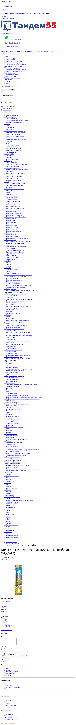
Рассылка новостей (10, 719)
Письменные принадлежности (14, 63)
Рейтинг (3, 646)
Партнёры (7, 703)
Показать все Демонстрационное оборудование (19, 332)
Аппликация (9, 495)
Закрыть (3, 661)
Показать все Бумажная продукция (15, 173)
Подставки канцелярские (13, 280)
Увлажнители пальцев (12, 201)
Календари (8, 141)
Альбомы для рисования (12, 409)
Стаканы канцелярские (12, 283)
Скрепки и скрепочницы (12, 180)
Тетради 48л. (9, 154)
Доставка (7, 670)
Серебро (7, 518)
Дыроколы (8, 190)
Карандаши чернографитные (14, 252)
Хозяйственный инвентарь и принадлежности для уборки (23, 397)
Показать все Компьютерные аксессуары (17, 306)
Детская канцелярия (10, 76)
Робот (6, 516)
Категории (4, 111)
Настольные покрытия (12, 206)
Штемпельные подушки (12, 313)
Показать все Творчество (12, 497)
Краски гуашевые (10, 421)
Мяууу (7, 512)
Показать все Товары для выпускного (16, 470)
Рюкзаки (7, 407)
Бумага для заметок (11, 118)
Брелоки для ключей (11, 353)
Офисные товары (9, 59)
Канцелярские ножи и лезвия (14, 189)
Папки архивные (10, 222)
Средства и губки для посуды (14, 376)
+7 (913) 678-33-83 (15, 39)
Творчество (8, 79)
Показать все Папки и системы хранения (17, 241)
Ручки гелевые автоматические (14, 250)
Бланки (7, 124)
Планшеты (8, 233)
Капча (3, 650)
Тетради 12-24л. (10, 152)
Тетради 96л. (9, 155)
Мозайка (7, 493)
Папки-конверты (10, 224)
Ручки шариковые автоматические (16, 246)
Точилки (7, 266)
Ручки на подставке (11, 269)
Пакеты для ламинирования (13, 344)
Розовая (7, 523)
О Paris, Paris (9, 514)
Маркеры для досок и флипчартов (15, 325)
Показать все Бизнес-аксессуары (14, 370)
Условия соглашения (10, 689)
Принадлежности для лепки (13, 427)
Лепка (7, 484)
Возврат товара (9, 684)
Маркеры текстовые (11, 257)
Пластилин (8, 425)
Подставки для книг (11, 446)
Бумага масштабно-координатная (15, 164)
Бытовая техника (10, 348)
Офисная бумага (10, 117)
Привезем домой (9, 673)
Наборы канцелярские (12, 282)
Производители (9, 700)
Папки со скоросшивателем (13, 231)
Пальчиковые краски (11, 451)
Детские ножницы (10, 434)
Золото (7, 526)
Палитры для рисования (12, 460)
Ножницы (8, 187)
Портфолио (8, 430)
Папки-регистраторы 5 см (13, 215)
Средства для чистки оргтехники (15, 294)
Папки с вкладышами (11, 227)
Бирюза (7, 519)
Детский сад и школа (11, 671)
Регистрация (8, 6)
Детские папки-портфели (13, 442)
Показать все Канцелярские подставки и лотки (19, 290)
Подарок (7, 83)
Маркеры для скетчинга (12, 273)
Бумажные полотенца (11, 386)
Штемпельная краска (11, 309)
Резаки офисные (10, 346)
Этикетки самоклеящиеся (13, 166)
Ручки (7, 365)
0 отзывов (4, 559)
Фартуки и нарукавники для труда (15, 439)
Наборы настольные (11, 367)
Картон (7, 412)
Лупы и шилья (9, 205)
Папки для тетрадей (11, 435)
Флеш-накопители (10, 295)
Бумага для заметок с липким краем (16, 120)
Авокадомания (9, 507)
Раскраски (8, 458)
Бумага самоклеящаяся (12, 145)
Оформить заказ (6, 110)
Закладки (7, 448)
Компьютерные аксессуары (13, 66)
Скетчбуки (8, 161)
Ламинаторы (9, 343)
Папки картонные (10, 218)
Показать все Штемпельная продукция (16, 320)
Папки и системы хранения (13, 61)
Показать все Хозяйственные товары (16, 404)
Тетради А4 (8, 157)
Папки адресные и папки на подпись (16, 238)
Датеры (7, 316)
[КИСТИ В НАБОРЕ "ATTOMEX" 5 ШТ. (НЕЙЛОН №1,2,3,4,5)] (18, 595)
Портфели (8, 362)
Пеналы (7, 432)
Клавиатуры (8, 297)
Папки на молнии (10, 234)
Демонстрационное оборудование (15, 69)
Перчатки (8, 388)
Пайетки (7, 479)
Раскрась (7, 483)
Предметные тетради (11, 159)
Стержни (7, 271)
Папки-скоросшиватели (12, 213)
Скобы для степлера (11, 178)
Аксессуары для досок (12, 327)
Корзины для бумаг (11, 194)
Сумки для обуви (10, 444)
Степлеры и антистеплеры (13, 176)
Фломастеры (9, 418)
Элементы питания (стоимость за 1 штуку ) (18, 335)
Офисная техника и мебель (13, 71)
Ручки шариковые (10, 245)
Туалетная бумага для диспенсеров (16, 395)
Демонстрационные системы (14, 329)
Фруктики (8, 532)
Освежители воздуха (11, 381)
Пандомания (9, 530)
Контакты (7, 675)
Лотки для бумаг (10, 289)
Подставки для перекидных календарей (17, 285)
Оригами (7, 490)
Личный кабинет (9, 714)
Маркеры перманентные (12, 255)
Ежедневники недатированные (14, 138)
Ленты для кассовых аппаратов (14, 132)
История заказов (9, 716)
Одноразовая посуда (11, 502)
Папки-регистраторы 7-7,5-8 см (15, 217)
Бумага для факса (10, 162)
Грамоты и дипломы (11, 467)
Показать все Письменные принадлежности (18, 275)
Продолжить (4, 659)
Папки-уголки (9, 220)
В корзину (4, 621)
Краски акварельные (11, 420)
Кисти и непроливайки (12, 423)
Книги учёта (9, 127)
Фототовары (9, 171)
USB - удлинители (10, 304)
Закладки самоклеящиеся (13, 122)
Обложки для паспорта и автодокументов (18, 369)
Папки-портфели (10, 240)
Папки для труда (10, 437)
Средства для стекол (11, 379)
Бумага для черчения (11, 168)
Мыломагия (8, 486)
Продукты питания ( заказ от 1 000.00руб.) (18, 500)
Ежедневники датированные (14, 136)
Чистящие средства (11, 377)
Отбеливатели (9, 383)
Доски (7, 323)
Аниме (7, 509)
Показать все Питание (11, 504)
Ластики (7, 262)
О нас (6, 668)
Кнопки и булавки (10, 199)
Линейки (7, 268)
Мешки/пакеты (9, 400)
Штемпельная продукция (12, 68)
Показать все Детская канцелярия (15, 462)
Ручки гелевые (9, 248)
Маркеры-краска (10, 259)
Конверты (8, 129)
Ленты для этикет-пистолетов (14, 150)
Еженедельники (10, 147)
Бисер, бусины (9, 481)
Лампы (7, 392)
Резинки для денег (10, 197)
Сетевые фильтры (10, 303)
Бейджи (7, 203)
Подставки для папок (11, 278)
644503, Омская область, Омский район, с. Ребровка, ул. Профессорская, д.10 (28, 13)
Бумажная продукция (11, 58)
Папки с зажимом (10, 229)
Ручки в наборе (9, 264)
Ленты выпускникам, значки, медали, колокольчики (21, 469)
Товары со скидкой (10, 705)
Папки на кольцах (10, 226)
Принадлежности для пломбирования (17, 355)
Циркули (7, 441)
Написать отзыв (6, 630)
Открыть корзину (6, 108)
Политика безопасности (12, 687)
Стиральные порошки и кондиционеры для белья (20, 384)
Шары (7, 533)
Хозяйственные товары (11, 74)
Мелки (7, 428)
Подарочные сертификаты (12, 702)
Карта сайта (8, 685)
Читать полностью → (9, 601)
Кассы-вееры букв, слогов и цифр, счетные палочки (21, 450)
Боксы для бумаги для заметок (14, 287)
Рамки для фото (10, 330)
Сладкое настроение (11, 525)
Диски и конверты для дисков (14, 301)
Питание (7, 81)
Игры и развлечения (11, 488)
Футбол (7, 528)
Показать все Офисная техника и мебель (17, 358)
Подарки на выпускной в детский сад (17, 465)
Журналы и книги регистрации (14, 131)
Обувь (7, 521)
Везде (6, 56)
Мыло (6, 374)
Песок (7, 477)
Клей (6, 182)
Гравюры (7, 491)
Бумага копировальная (12, 134)
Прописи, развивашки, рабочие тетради (17, 453)
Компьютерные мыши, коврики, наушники (18, 299)
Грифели (7, 261)
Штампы (7, 315)
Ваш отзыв (4, 637)
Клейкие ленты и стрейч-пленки (15, 183)
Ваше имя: (4, 633)
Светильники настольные (13, 350)
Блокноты (8, 125)
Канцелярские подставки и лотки (15, 64)
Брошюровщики (10, 339)
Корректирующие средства (13, 185)
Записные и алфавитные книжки (15, 139)
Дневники (8, 414)
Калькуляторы (9, 337)
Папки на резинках (11, 236)
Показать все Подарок (11, 537)
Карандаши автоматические (13, 254)
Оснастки (8, 311)
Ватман (7, 143)
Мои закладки (8, 717)
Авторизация (9, 5)
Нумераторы (9, 318)
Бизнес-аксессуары (10, 73)
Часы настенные (10, 351)
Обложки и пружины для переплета (16, 341)
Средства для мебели (11, 402)
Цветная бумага (10, 411)
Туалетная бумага (10, 393)
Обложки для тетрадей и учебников (16, 455)
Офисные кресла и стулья (13, 357)
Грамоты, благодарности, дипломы (16, 169)
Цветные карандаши (11, 416)
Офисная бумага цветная (12, 148)
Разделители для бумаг (12, 196)
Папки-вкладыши (10, 211)
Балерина (8, 510)
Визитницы (8, 363)
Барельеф (7, 474)
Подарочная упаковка (11, 535)
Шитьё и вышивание (11, 476)
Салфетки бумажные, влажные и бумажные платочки (21, 399)
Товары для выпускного (12, 78)
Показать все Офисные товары (14, 208)
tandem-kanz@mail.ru (11, 46)
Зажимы (7, 192)
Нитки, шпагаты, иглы (12, 390)
